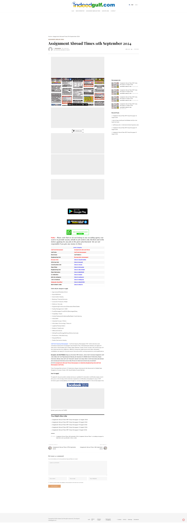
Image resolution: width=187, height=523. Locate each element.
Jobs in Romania (79, 267)
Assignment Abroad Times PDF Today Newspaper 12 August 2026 (69, 427)
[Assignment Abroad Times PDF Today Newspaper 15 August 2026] (115, 99)
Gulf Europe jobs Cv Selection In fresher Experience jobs (126, 125)
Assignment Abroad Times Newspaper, (67, 363)
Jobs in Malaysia (79, 279)
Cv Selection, (82, 363)
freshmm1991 (58, 48)
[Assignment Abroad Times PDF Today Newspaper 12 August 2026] (115, 106)
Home (50, 36)
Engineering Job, (91, 363)
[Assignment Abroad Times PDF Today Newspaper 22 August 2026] (115, 85)
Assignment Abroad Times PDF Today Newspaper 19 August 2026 (69, 422)
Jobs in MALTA (78, 284)
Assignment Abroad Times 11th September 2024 (67, 436)
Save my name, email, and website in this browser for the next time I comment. (66, 482)
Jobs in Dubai (78, 274)
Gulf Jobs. (61, 364)
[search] (129, 4)
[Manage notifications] (183, 520)
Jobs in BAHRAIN (79, 272)
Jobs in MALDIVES (79, 282)
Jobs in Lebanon (79, 277)
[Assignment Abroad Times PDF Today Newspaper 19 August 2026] (115, 92)
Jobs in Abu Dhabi (79, 269)
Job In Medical (55, 279)
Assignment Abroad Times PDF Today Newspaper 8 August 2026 (69, 430)
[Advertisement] (44, 23)
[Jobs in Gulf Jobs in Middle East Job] (93, 4)
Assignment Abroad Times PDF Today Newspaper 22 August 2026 (70, 419)
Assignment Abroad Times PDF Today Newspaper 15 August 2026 (69, 424)
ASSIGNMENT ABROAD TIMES (56, 39)
